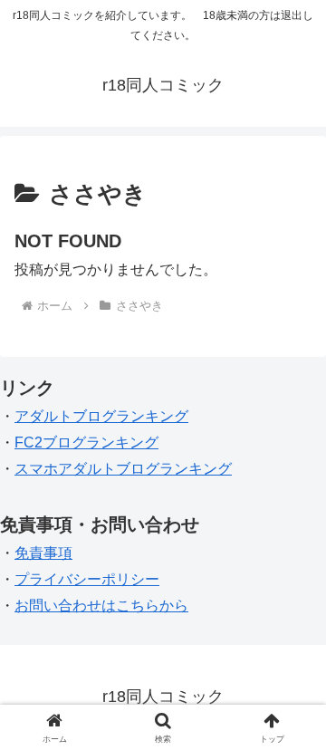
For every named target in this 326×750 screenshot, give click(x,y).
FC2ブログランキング (86, 442)
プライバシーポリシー (86, 579)
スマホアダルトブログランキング (123, 468)
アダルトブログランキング (101, 416)
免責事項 (43, 553)
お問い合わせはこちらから (101, 605)
